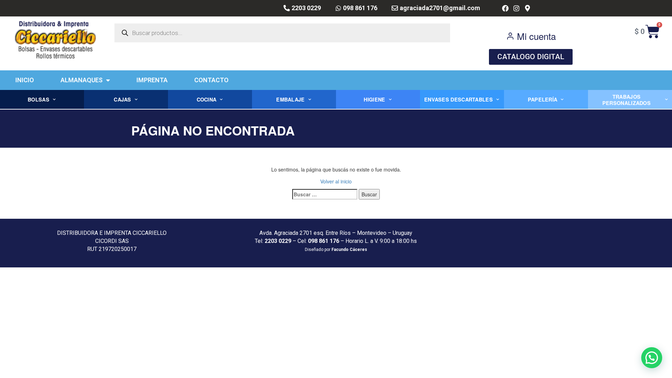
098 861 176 (323, 241)
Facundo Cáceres (349, 249)
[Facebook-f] (505, 8)
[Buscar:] (324, 194)
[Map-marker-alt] (527, 8)
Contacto (211, 80)
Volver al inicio (336, 181)
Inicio (24, 80)
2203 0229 (278, 241)
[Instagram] (516, 8)
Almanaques (82, 80)
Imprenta (152, 80)
